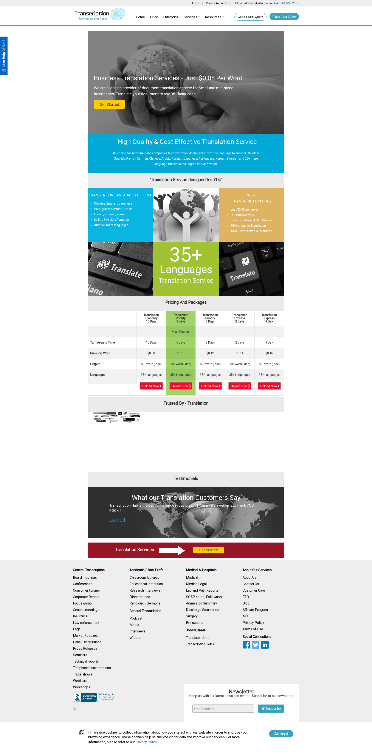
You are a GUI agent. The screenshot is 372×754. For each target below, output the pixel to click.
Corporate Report (86, 597)
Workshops (81, 687)
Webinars (80, 681)
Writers (135, 638)
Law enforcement (86, 623)
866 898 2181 (289, 3)
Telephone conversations (92, 668)
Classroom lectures (144, 577)
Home (140, 17)
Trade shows (82, 674)
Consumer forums (86, 590)
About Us (249, 577)
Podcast (136, 618)
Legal (77, 629)
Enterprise (171, 17)
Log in (196, 3)
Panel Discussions (87, 642)
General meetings (86, 610)
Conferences (82, 584)
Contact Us (251, 584)
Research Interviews (145, 590)
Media (134, 625)
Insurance (80, 616)
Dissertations (140, 597)
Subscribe (273, 708)
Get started (208, 550)
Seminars (80, 655)
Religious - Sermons (145, 603)
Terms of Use (253, 629)
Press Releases (85, 648)
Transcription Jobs (200, 644)
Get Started (109, 104)
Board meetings (85, 577)
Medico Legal (196, 584)
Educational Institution (146, 584)
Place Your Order (284, 16)
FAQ (246, 597)
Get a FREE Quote (250, 17)
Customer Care (254, 590)
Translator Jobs (197, 638)
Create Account (216, 3)
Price (154, 17)
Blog (246, 603)
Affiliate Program (255, 610)
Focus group (82, 603)
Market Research (86, 636)
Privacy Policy (253, 623)
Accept (281, 733)
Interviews (138, 631)
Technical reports (86, 661)
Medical (192, 577)
